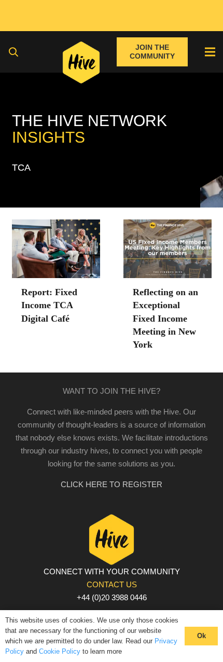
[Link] (81, 65)
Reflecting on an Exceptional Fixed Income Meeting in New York (165, 318)
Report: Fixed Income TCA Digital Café (49, 305)
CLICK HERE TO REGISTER (111, 484)
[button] (13, 52)
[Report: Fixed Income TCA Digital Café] (56, 226)
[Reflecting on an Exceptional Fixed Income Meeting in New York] (167, 226)
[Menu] (210, 52)
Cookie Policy (59, 651)
